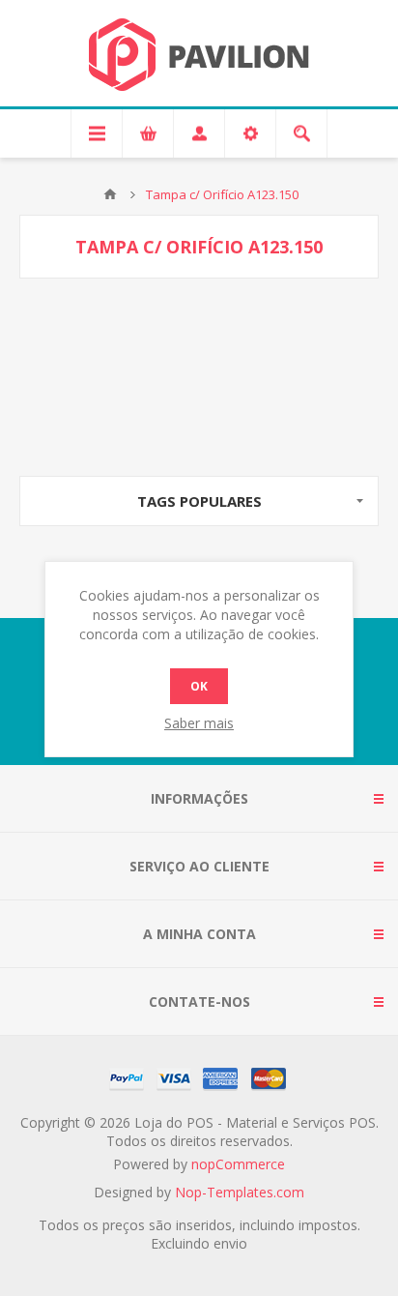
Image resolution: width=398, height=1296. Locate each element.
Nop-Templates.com (239, 1192)
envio (230, 1243)
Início (110, 194)
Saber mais (199, 723)
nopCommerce (238, 1164)
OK (199, 686)
